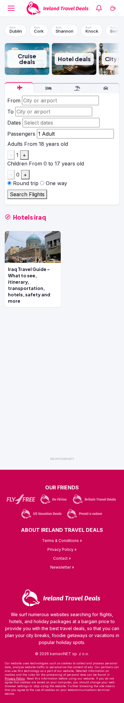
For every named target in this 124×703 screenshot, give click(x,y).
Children (17, 163)
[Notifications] (99, 8)
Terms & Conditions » (62, 540)
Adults (15, 144)
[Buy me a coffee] (113, 8)
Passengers (21, 134)
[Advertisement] (62, 392)
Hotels (47, 88)
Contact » (62, 558)
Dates (14, 122)
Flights (19, 87)
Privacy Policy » (62, 549)
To (10, 111)
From (13, 100)
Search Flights (27, 194)
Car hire (105, 88)
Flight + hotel (76, 88)
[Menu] (11, 8)
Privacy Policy (15, 678)
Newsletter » (62, 567)
